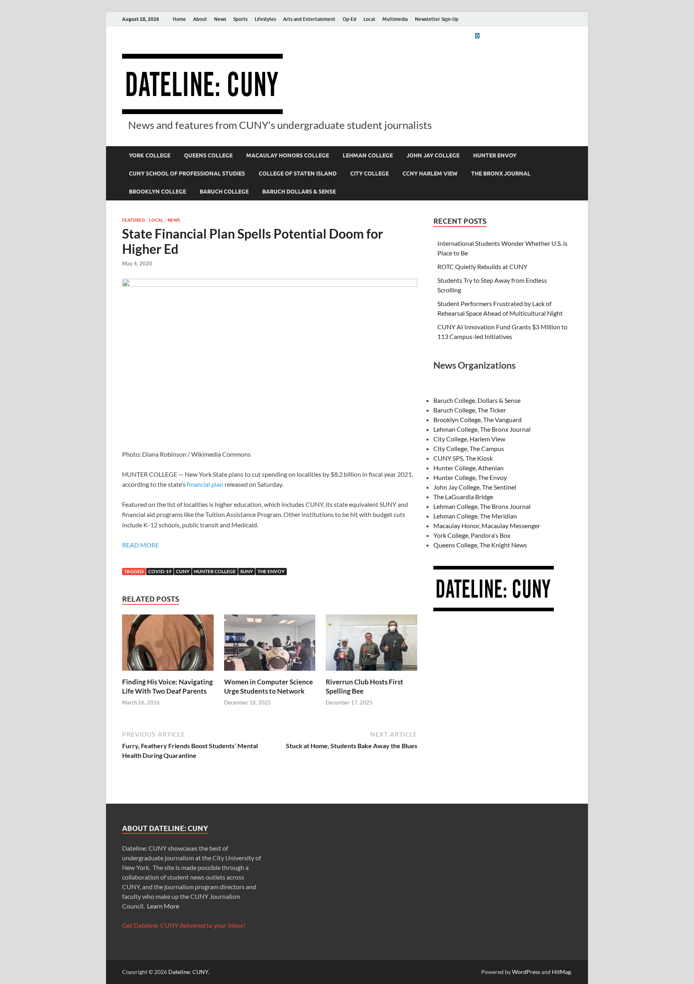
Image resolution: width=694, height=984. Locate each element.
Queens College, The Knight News (480, 545)
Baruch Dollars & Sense (299, 191)
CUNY (183, 571)
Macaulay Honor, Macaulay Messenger (486, 525)
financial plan (205, 484)
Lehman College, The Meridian (475, 516)
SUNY (246, 571)
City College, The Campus (468, 448)
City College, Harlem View (469, 439)
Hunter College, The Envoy (470, 477)
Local (369, 19)
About (200, 19)
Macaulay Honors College (287, 155)
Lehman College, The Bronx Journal (482, 429)
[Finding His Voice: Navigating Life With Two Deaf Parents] (168, 645)
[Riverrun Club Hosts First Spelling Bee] (371, 645)
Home (179, 19)
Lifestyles (265, 19)
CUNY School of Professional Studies (187, 173)
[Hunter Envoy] (477, 36)
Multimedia (395, 19)
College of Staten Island (298, 173)
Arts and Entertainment (309, 19)
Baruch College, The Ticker (469, 410)
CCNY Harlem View (429, 173)
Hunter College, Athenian (468, 468)
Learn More (163, 906)
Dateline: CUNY (188, 971)
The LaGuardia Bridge (463, 496)
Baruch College (224, 191)
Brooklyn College (157, 191)
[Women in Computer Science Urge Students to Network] (270, 645)
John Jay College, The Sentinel (474, 487)
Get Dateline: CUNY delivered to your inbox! (183, 925)
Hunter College (215, 571)
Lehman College (368, 155)
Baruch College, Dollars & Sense (476, 400)
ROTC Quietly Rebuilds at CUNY (482, 266)
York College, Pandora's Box (471, 535)
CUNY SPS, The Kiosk (463, 458)
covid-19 (159, 571)
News (220, 19)
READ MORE (140, 545)
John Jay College (432, 155)
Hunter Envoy (494, 155)
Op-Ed (349, 19)
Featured (133, 220)
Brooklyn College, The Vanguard (477, 419)
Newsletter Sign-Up (436, 19)
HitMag (561, 971)
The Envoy (271, 571)
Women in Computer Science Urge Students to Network (268, 686)
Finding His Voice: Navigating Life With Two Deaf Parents (167, 686)
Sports (240, 19)
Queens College (208, 155)
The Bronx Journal (501, 173)
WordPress (526, 971)
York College (149, 155)
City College (369, 173)
